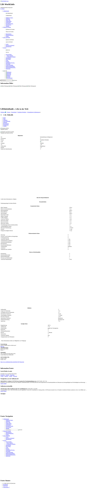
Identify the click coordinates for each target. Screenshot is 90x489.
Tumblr (10, 376)
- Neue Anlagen (9, 55)
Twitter (2, 376)
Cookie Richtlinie (9, 65)
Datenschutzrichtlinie (10, 66)
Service (4, 47)
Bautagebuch (9, 33)
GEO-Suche (8, 24)
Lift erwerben (9, 441)
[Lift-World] (4, 1)
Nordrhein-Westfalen (21, 112)
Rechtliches (5, 484)
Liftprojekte (8, 22)
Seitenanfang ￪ (6, 487)
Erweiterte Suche (9, 23)
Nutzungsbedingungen (11, 67)
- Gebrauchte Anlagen (10, 56)
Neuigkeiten (8, 58)
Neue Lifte (8, 20)
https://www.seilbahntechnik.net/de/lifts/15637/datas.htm (12, 361)
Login (7, 44)
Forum (7, 36)
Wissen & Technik (7, 27)
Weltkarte (8, 18)
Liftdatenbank (6, 11)
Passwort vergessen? (10, 45)
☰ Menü (2, 8)
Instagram (12, 375)
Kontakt (8, 61)
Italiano (8, 75)
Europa (8, 112)
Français (9, 74)
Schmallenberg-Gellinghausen (33, 112)
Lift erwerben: (9, 54)
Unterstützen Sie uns (10, 62)
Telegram (15, 376)
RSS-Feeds (8, 59)
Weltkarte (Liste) (9, 17)
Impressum (8, 68)
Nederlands (10, 78)
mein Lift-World (6, 37)
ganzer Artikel (3, 383)
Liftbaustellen (8, 21)
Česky (9, 76)
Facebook (3, 375)
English (9, 73)
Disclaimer (8, 64)
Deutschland (13, 112)
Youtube (7, 375)
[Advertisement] (40, 97)
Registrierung (8, 46)
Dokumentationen (10, 35)
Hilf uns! (2, 346)
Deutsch (9, 72)
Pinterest (6, 376)
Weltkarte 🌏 (3, 112)
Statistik (8, 26)
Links (7, 60)
